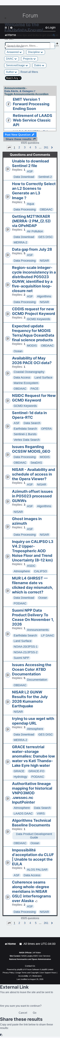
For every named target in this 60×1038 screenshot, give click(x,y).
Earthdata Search (25, 428)
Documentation (37, 679)
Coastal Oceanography (29, 372)
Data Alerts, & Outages (18, 91)
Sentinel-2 (45, 176)
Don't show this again (15, 47)
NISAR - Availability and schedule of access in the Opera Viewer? (33, 474)
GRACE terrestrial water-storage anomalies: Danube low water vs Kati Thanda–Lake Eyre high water (33, 756)
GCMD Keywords (38, 319)
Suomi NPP (21, 657)
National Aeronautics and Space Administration (30, 959)
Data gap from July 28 (32, 249)
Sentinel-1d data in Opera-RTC (29, 415)
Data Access (22, 377)
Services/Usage (16, 65)
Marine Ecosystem (26, 383)
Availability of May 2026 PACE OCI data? (32, 360)
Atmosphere (22, 571)
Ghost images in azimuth (27, 521)
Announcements (38, 630)
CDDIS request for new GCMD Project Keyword (33, 311)
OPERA (46, 428)
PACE (34, 388)
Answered (13, 52)
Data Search (32, 423)
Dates (38, 65)
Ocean (18, 351)
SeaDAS (36, 462)
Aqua (30, 203)
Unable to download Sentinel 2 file (30, 163)
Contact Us (30, 966)
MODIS (32, 345)
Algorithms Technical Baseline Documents (31, 822)
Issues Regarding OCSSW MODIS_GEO (31, 449)
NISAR (44, 260)
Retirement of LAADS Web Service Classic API (32, 120)
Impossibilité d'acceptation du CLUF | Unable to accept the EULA (33, 857)
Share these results (18, 139)
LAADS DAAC (23, 813)
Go (34, 1012)
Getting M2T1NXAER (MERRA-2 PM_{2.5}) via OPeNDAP (31, 221)
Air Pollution (35, 231)
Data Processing (25, 209)
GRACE (19, 771)
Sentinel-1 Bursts (25, 434)
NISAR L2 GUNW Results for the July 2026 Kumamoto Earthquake (30, 699)
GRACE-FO (36, 771)
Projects (28, 58)
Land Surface (43, 377)
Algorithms (44, 296)
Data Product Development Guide (34, 835)
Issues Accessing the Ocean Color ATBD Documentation (31, 669)
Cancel (23, 1012)
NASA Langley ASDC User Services (35, 956)
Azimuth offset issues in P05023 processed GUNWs (32, 496)
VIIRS (41, 813)
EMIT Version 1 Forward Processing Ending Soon (31, 104)
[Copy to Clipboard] (1, 1035)
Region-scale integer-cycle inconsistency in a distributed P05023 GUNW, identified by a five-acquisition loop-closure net (34, 279)
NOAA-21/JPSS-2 (26, 652)
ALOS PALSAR (37, 869)
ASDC (31, 565)
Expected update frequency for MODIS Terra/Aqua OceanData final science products (33, 333)
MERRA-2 (20, 242)
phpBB (19, 969)
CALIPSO (40, 571)
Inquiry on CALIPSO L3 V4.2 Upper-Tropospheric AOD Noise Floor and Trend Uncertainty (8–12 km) (32, 550)
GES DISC (45, 237)
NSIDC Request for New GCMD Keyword (34, 398)
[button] (9, 148)
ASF (30, 171)
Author (10, 72)
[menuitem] (20, 944)
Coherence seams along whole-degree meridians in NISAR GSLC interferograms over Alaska (31, 891)
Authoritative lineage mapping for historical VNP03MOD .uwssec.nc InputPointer (32, 793)
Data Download (24, 176)
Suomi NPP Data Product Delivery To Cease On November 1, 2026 (33, 617)
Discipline (34, 52)
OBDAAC (46, 209)
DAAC (10, 58)
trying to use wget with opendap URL (33, 721)
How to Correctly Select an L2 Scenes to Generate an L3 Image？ (34, 190)
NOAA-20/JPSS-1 (26, 646)
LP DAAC (47, 635)
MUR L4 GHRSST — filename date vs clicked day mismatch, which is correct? (32, 585)
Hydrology (20, 776)
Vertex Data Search (27, 439)
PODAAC (20, 603)
